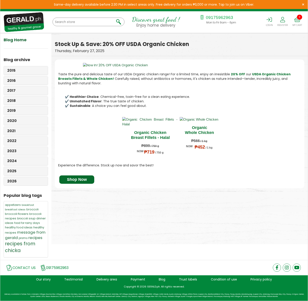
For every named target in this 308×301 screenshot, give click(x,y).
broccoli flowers (16, 214)
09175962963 (219, 17)
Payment (138, 279)
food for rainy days (27, 223)
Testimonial (73, 279)
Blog (162, 279)
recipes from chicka (20, 247)
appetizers (13, 205)
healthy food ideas (18, 227)
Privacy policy (261, 279)
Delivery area (107, 279)
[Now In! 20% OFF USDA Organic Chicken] (179, 65)
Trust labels (188, 279)
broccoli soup (26, 218)
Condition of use (224, 279)
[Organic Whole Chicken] (199, 119)
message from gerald (25, 235)
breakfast (28, 205)
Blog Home (15, 40)
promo (23, 238)
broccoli (32, 209)
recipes (35, 237)
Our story (43, 279)
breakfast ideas (15, 209)
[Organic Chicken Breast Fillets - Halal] (149, 122)
